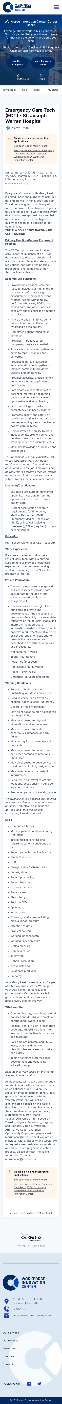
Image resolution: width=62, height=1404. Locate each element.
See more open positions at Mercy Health (31, 1213)
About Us (8, 1356)
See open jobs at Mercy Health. (31, 145)
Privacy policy (23, 1245)
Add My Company (17, 63)
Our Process (10, 1340)
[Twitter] (39, 1384)
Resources (9, 1348)
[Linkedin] (29, 1384)
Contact (8, 1364)
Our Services (11, 1332)
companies (9, 89)
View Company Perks (43, 63)
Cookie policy (39, 1245)
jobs (24, 89)
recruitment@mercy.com (20, 1137)
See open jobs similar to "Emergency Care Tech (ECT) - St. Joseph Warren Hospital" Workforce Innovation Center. (34, 155)
